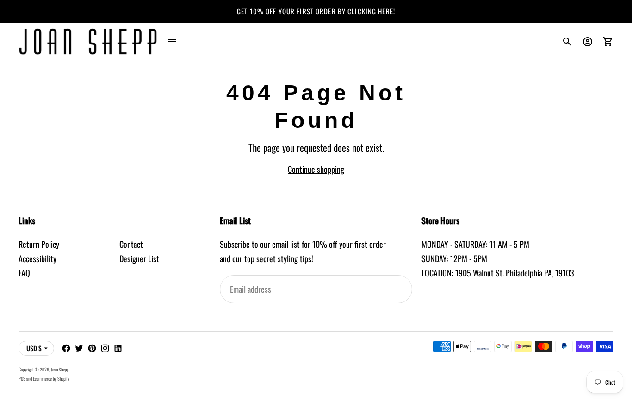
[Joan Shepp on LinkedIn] (118, 348)
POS (22, 378)
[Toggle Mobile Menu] (172, 41)
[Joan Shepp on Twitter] (79, 348)
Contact (131, 244)
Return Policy (39, 244)
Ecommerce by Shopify (51, 378)
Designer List (139, 258)
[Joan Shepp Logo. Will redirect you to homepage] (88, 41)
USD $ (34, 348)
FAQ (24, 273)
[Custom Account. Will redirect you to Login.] (587, 41)
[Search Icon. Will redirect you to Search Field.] (567, 41)
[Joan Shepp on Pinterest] (92, 348)
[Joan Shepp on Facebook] (66, 348)
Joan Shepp (59, 369)
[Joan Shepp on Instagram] (105, 348)
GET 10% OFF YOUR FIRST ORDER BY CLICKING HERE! (316, 11)
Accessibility (37, 258)
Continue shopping (316, 169)
